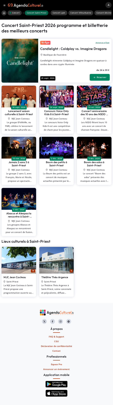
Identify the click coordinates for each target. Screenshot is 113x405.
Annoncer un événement (56, 369)
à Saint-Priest (19, 112)
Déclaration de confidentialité (56, 346)
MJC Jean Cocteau (15, 277)
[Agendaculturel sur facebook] (52, 321)
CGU (56, 341)
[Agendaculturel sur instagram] (60, 321)
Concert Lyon (59, 13)
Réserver (99, 77)
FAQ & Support (56, 336)
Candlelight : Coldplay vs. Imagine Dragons (73, 49)
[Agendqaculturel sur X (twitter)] (44, 321)
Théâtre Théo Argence (54, 277)
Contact (56, 350)
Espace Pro (56, 364)
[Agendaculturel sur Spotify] (68, 321)
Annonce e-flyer (102, 42)
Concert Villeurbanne (80, 13)
